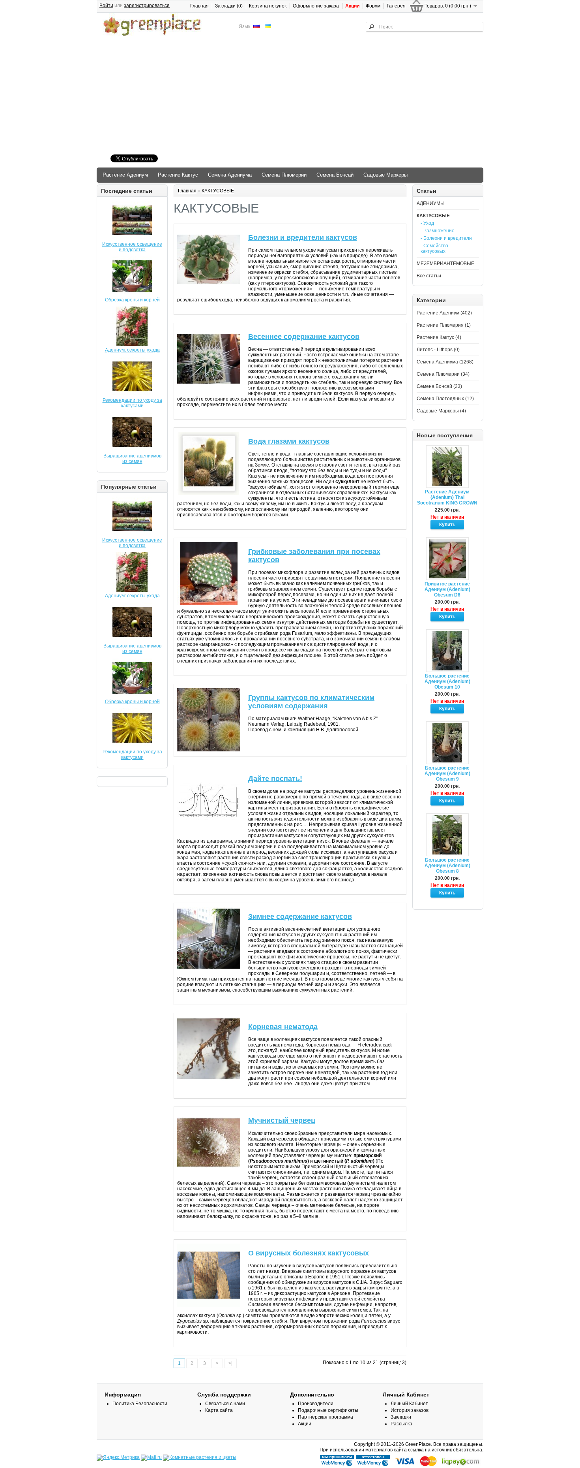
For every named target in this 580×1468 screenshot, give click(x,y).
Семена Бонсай (335, 175)
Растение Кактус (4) (439, 337)
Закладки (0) (229, 6)
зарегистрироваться (147, 5)
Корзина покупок (267, 6)
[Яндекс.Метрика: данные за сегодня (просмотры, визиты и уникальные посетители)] (118, 1458)
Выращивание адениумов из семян (132, 458)
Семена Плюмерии (284, 175)
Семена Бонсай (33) (439, 386)
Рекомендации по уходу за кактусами (132, 402)
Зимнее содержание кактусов (300, 916)
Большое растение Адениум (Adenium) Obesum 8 (447, 865)
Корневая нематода (283, 1027)
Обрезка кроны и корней (132, 300)
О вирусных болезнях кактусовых (308, 1253)
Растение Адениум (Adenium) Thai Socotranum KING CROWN (447, 497)
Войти (106, 5)
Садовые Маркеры (385, 175)
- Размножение (438, 230)
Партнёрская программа (325, 1417)
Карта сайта (219, 1410)
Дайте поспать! (275, 779)
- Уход (427, 223)
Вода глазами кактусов (288, 441)
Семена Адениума (230, 175)
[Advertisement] (290, 96)
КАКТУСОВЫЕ (433, 215)
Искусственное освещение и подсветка (132, 246)
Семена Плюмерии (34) (443, 374)
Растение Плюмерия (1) (444, 325)
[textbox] (424, 27)
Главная (199, 6)
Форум (373, 6)
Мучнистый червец (281, 1120)
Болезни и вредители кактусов (302, 237)
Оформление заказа (316, 6)
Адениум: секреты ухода (132, 350)
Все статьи (429, 276)
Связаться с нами (225, 1403)
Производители (315, 1403)
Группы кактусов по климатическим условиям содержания (311, 702)
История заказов (409, 1410)
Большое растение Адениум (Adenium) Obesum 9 (447, 773)
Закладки (401, 1417)
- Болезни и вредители (446, 238)
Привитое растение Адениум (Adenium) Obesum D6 (447, 589)
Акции (304, 1424)
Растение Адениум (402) (444, 313)
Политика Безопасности (139, 1403)
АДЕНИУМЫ (431, 203)
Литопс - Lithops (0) (438, 349)
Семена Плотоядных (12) (445, 398)
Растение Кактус (178, 175)
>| (230, 1363)
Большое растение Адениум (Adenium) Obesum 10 (447, 681)
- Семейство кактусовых (434, 248)
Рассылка (401, 1424)
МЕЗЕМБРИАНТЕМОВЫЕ (445, 263)
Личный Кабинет (409, 1403)
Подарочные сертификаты (328, 1410)
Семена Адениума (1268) (445, 362)
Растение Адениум (125, 175)
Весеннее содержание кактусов (303, 337)
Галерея (396, 6)
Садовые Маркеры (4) (441, 411)
